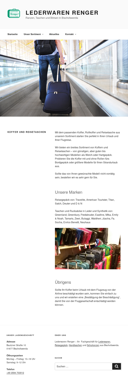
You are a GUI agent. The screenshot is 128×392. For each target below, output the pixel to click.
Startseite (12, 34)
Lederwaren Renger (62, 12)
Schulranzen (93, 345)
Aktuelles (54, 34)
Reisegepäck (61, 345)
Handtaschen (75, 345)
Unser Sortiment (32, 34)
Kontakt (69, 34)
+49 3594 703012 (15, 372)
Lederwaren (104, 341)
